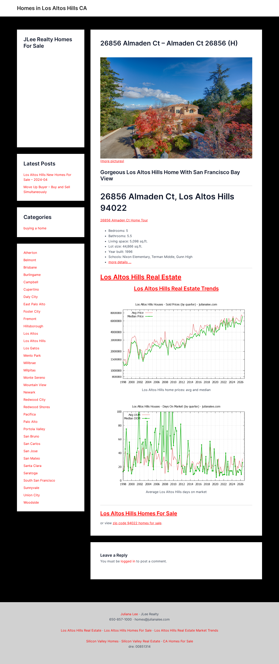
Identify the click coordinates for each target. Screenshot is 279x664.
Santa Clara (32, 466)
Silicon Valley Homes (102, 641)
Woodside (31, 502)
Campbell (30, 282)
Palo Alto (30, 422)
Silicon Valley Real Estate (140, 641)
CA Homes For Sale (178, 641)
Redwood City (34, 400)
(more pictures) (112, 161)
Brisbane (30, 267)
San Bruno (31, 436)
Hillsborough (33, 326)
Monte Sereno (34, 377)
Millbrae (29, 363)
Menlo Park (32, 355)
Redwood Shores (36, 407)
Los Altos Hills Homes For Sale (138, 513)
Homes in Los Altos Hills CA (52, 8)
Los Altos (30, 333)
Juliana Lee (129, 614)
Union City (31, 495)
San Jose (30, 451)
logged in (128, 561)
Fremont (29, 319)
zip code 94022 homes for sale (137, 523)
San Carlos (31, 444)
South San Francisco (39, 480)
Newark (29, 392)
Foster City (31, 311)
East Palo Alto (34, 304)
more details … (119, 262)
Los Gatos (31, 348)
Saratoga (30, 473)
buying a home (34, 228)
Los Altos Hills (34, 341)
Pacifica (29, 414)
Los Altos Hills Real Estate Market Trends (186, 630)
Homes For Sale (139, 630)
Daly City (30, 297)
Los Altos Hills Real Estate (140, 277)
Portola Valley (34, 429)
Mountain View (34, 385)
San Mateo (31, 458)
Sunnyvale (31, 488)
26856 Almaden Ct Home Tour (124, 220)
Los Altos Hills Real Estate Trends (176, 288)
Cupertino (31, 289)
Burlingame (32, 275)
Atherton (30, 253)
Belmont (29, 260)
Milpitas (29, 370)
